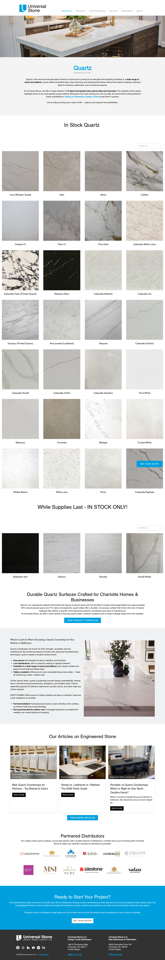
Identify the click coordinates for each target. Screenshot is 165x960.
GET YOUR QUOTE (149, 464)
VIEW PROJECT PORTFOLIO (82, 620)
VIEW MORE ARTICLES (82, 817)
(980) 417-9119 (75, 954)
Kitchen (31, 774)
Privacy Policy (44, 954)
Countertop (16, 777)
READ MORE (19, 795)
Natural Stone (40, 774)
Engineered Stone (19, 774)
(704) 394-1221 (116, 954)
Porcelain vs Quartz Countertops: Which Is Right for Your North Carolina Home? (129, 788)
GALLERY (113, 11)
